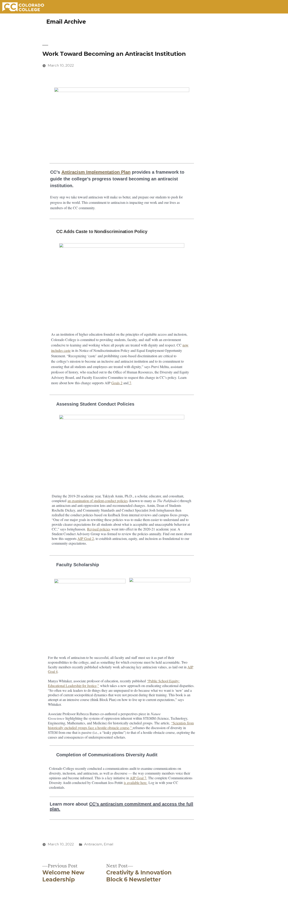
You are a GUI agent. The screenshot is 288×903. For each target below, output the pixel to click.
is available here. (135, 782)
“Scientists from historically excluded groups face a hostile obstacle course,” (121, 725)
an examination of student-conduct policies (98, 500)
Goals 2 (116, 382)
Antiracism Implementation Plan (95, 172)
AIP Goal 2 (85, 538)
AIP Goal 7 (138, 777)
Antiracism (93, 844)
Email (108, 844)
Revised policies (98, 529)
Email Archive (66, 21)
